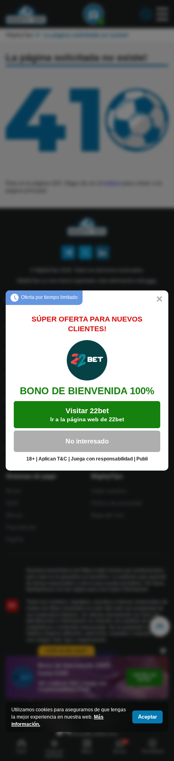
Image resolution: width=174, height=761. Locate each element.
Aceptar (147, 717)
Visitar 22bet (87, 415)
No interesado (87, 441)
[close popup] (159, 299)
